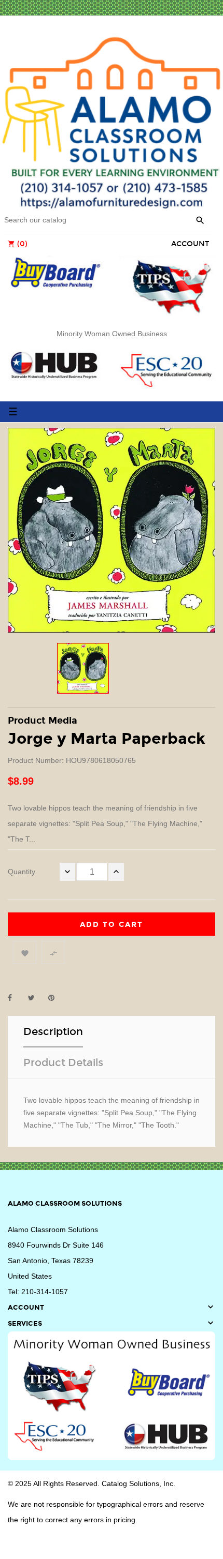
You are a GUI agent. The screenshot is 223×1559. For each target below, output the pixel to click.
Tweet (36, 998)
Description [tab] (53, 1031)
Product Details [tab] (63, 1062)
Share (15, 998)
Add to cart (111, 924)
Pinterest (56, 998)
